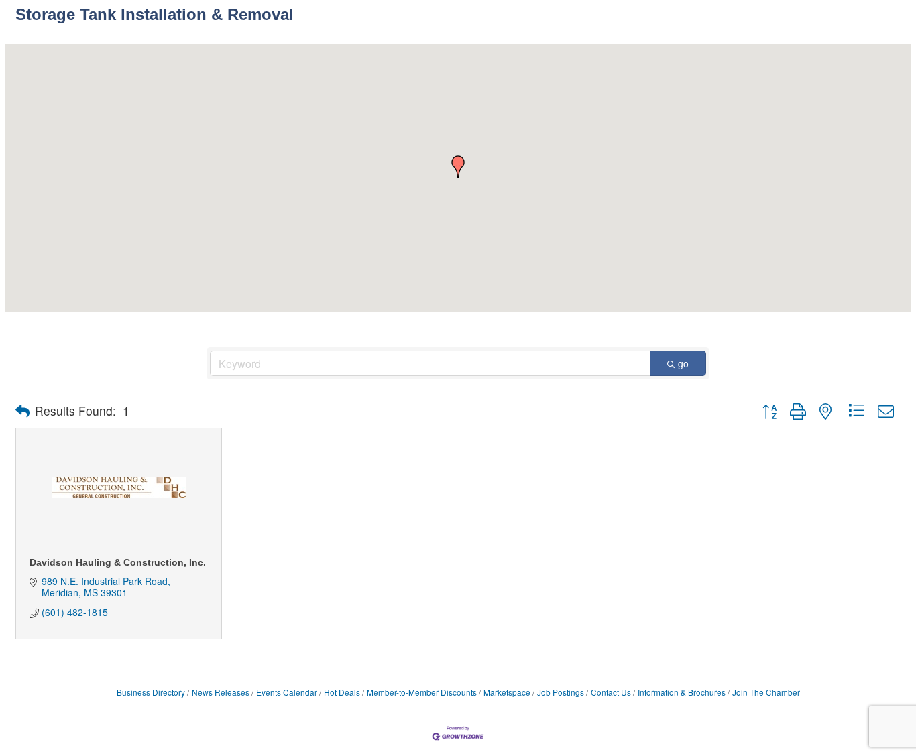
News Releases (220, 692)
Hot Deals (342, 692)
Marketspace (506, 692)
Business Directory (151, 692)
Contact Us (611, 692)
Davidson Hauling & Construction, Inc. (118, 562)
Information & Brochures (682, 692)
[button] (458, 166)
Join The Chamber (766, 692)
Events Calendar (286, 692)
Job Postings (560, 692)
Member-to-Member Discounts (422, 692)
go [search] (683, 363)
